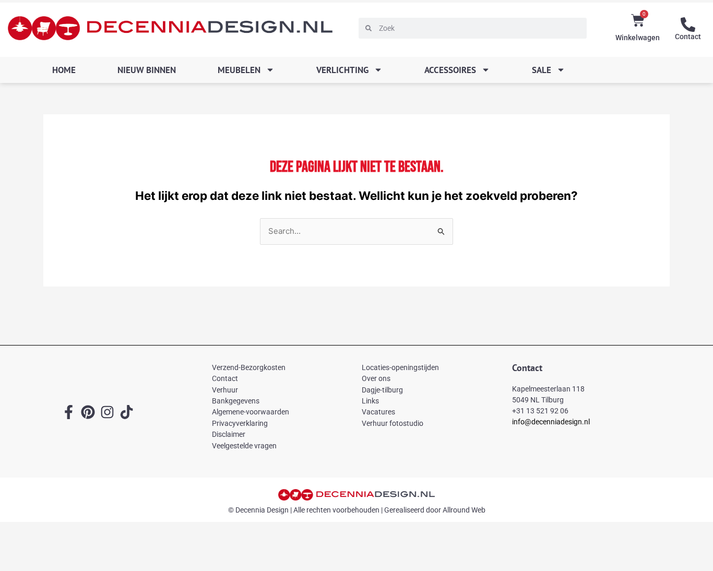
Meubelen (239, 70)
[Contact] (688, 24)
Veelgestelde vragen (244, 446)
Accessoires (450, 70)
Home (64, 70)
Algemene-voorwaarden (250, 412)
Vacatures (378, 412)
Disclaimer (228, 434)
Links (370, 401)
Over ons (376, 378)
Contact (688, 36)
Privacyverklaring (240, 423)
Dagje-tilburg (382, 390)
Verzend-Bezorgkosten (249, 367)
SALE (541, 70)
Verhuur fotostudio (392, 423)
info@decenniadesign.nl (551, 422)
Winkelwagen (637, 37)
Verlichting (342, 70)
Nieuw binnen (146, 70)
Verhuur (225, 390)
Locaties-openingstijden (400, 367)
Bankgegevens (235, 401)
